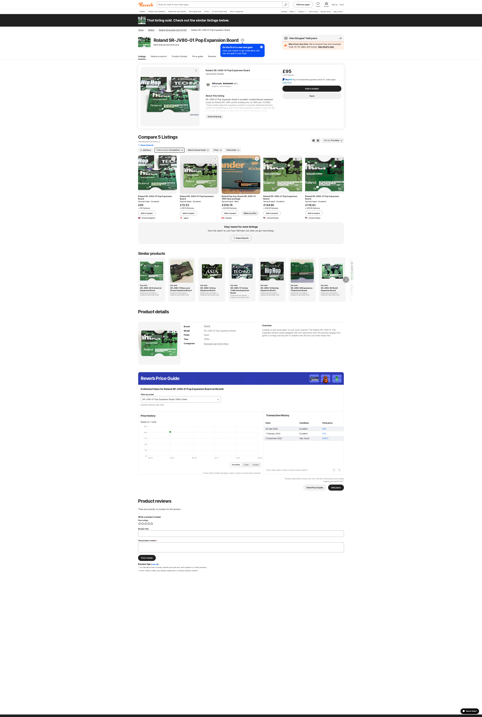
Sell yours (336, 487)
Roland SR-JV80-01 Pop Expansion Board (228, 70)
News (292, 12)
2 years (255, 465)
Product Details (179, 56)
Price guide (197, 56)
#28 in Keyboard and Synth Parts (166, 45)
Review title (143, 529)
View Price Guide (314, 487)
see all (155, 564)
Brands (284, 12)
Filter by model (147, 394)
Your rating (143, 520)
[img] (228, 83)
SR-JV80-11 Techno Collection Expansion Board (239, 290)
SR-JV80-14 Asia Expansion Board (208, 289)
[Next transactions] (339, 470)
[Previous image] (144, 97)
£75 (324, 433)
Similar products (159, 56)
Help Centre (338, 12)
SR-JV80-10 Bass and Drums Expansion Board (181, 289)
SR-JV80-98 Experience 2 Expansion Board (301, 289)
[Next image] (196, 97)
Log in (341, 5)
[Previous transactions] (334, 470)
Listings (142, 56)
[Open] (218, 399)
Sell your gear (303, 4)
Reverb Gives (326, 12)
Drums (206, 11)
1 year (246, 465)
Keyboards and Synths (177, 11)
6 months (236, 465)
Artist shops (313, 12)
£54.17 (325, 438)
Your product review (147, 540)
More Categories (236, 11)
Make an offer (250, 213)
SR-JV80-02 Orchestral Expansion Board (150, 289)
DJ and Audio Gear (219, 11)
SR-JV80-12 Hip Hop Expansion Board (270, 289)
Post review (147, 558)
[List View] (318, 141)
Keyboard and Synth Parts (216, 344)
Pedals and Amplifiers (156, 11)
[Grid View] (314, 141)
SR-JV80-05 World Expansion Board (329, 289)
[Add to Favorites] (242, 40)
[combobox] (178, 399)
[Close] (261, 46)
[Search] (286, 5)
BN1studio (217, 83)
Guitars (142, 11)
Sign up (334, 5)
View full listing (214, 117)
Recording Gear (195, 11)
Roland (207, 326)
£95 (324, 429)
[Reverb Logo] (146, 4)
